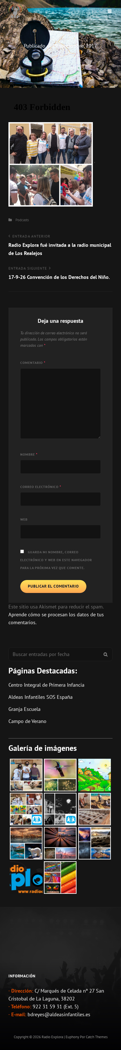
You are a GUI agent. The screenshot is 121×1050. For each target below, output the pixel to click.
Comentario (33, 363)
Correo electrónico (40, 487)
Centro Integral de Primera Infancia (46, 685)
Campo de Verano (27, 721)
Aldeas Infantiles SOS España (40, 697)
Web (24, 519)
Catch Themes (96, 1037)
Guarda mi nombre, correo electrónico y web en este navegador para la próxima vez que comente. (56, 560)
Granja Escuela (24, 709)
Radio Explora (52, 1037)
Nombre (29, 454)
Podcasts (22, 220)
